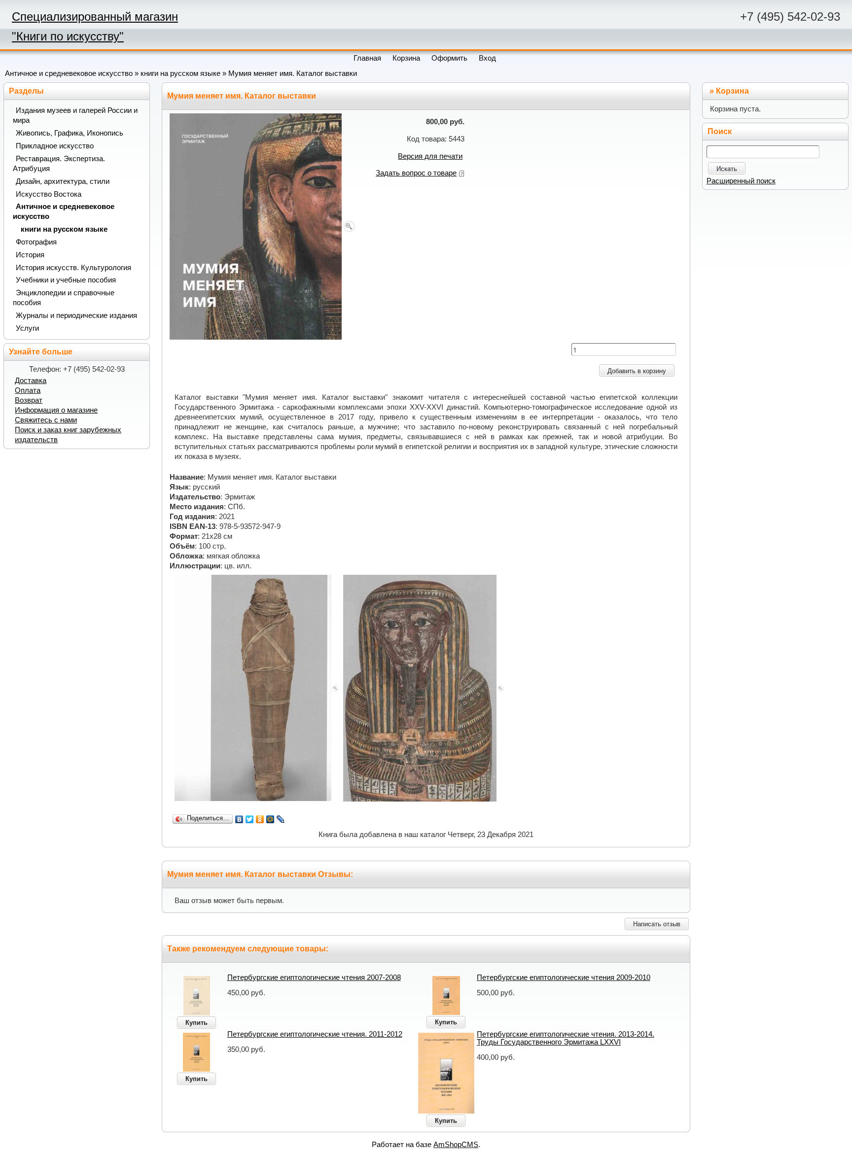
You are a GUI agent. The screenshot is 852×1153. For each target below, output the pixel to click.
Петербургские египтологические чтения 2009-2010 (563, 977)
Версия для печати (430, 156)
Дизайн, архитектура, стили (62, 181)
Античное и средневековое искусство (69, 73)
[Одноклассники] (260, 819)
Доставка (30, 380)
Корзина (732, 91)
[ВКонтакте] (239, 819)
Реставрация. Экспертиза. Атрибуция (59, 164)
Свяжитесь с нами (46, 420)
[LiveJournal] (281, 819)
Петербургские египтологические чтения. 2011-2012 (314, 1034)
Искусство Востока (48, 194)
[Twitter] (250, 819)
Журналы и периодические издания (76, 315)
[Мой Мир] (270, 819)
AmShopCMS (455, 1145)
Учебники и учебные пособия (66, 280)
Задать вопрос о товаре (416, 173)
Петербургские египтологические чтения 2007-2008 (314, 977)
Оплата (27, 390)
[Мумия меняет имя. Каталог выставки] (263, 226)
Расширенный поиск (741, 181)
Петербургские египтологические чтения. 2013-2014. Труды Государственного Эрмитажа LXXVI (565, 1038)
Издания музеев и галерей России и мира (75, 115)
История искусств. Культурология (73, 268)
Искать (726, 169)
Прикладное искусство (55, 146)
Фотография (36, 242)
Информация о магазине (56, 410)
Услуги (27, 328)
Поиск (720, 131)
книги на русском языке (180, 73)
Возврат (28, 400)
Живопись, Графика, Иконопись (69, 133)
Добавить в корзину (636, 371)
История (30, 255)
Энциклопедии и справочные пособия (63, 298)
